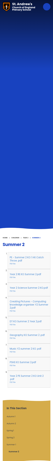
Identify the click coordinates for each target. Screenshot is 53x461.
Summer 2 (36, 238)
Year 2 (25, 238)
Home (5, 238)
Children (15, 238)
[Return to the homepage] (6, 7)
